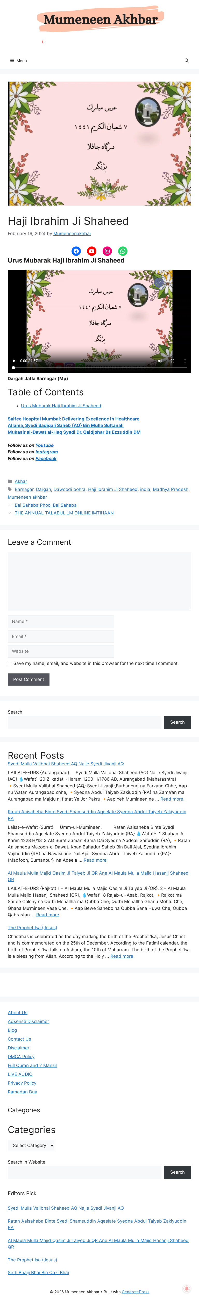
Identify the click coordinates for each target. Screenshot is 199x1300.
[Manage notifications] (187, 1288)
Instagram (46, 451)
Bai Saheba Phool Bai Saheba (46, 505)
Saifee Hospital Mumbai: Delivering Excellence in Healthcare (73, 419)
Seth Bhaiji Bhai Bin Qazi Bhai (38, 1272)
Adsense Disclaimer (28, 1021)
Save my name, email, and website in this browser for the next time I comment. (96, 663)
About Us (17, 1012)
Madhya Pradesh (170, 489)
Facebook (45, 458)
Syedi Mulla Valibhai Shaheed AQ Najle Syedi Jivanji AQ (66, 763)
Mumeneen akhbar (27, 497)
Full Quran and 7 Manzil (32, 1065)
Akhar (21, 481)
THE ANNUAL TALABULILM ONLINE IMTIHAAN (64, 512)
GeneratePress (136, 1291)
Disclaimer (18, 1047)
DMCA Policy (21, 1056)
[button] (187, 61)
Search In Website (26, 1162)
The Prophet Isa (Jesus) (32, 927)
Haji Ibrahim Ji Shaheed (113, 489)
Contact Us (19, 1039)
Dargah (43, 489)
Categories (32, 1129)
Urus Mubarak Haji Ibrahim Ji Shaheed (61, 405)
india (145, 489)
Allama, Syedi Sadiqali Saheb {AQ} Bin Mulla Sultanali (66, 425)
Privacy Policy (22, 1083)
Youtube (44, 445)
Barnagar (24, 489)
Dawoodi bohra (70, 489)
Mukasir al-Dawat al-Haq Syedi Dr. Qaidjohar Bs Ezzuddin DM (74, 432)
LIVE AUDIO (20, 1074)
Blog (12, 1030)
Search (15, 712)
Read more (171, 799)
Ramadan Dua (22, 1091)
